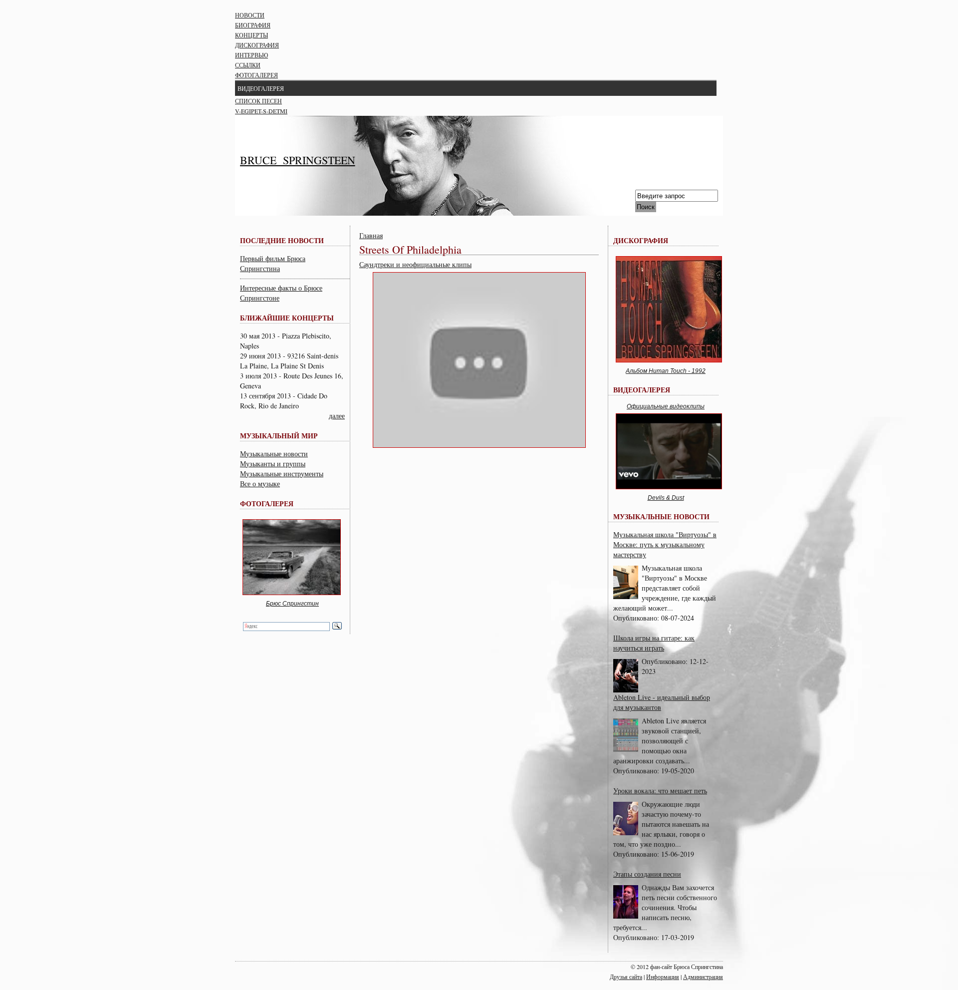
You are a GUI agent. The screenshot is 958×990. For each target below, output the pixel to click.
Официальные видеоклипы (666, 406)
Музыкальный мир (279, 435)
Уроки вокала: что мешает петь (660, 790)
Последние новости (282, 240)
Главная (371, 235)
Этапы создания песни (647, 874)
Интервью (251, 55)
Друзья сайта (626, 977)
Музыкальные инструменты (281, 473)
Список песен (258, 101)
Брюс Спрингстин (292, 603)
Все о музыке (260, 483)
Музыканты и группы (272, 463)
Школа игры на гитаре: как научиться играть (654, 643)
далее (337, 415)
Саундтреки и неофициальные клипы (415, 264)
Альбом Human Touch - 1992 (666, 370)
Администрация (703, 977)
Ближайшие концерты (287, 318)
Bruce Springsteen (297, 160)
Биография (252, 25)
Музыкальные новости (274, 453)
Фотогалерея (256, 75)
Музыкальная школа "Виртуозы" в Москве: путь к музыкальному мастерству (665, 544)
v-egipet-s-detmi (261, 111)
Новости (249, 15)
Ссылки (247, 65)
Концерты (251, 35)
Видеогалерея (261, 88)
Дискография (257, 45)
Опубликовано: (637, 618)
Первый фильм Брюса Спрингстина (272, 263)
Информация (662, 977)
